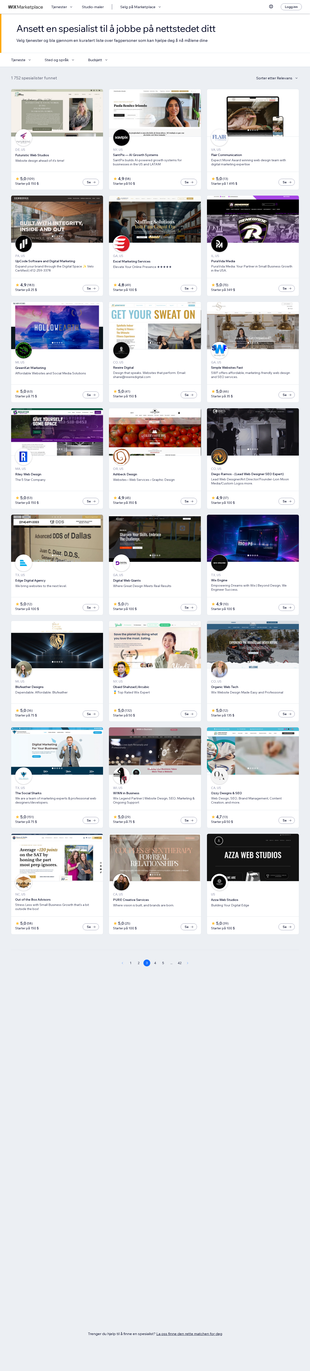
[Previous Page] (122, 963)
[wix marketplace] (25, 7)
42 (180, 963)
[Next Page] (187, 963)
